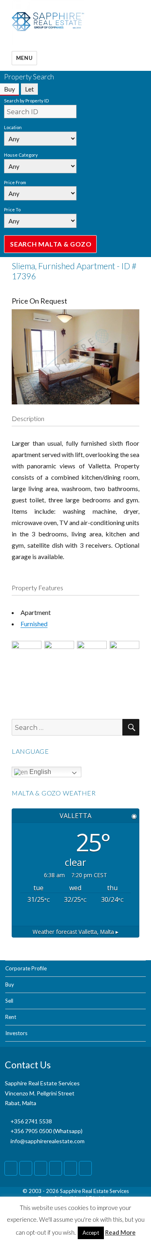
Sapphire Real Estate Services (94, 1191)
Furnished (34, 623)
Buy (9, 984)
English (39, 771)
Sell (9, 1000)
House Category (21, 154)
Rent (10, 1017)
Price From (15, 182)
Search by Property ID (26, 100)
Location (13, 127)
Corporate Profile (26, 968)
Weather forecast (75, 932)
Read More (120, 1232)
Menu (24, 58)
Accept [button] (91, 1232)
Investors (16, 1033)
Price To (12, 209)
